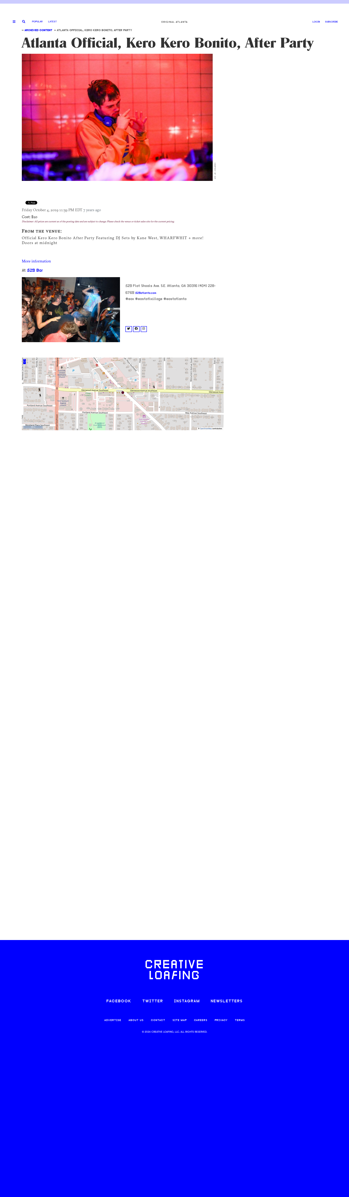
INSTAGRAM (187, 1001)
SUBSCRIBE (331, 22)
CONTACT (158, 1020)
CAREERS (200, 1020)
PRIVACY (221, 1020)
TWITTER (152, 1001)
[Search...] (23, 22)
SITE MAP (180, 1020)
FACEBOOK (118, 1001)
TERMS (240, 1020)
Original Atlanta (174, 22)
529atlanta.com (145, 293)
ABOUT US (136, 1020)
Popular (37, 22)
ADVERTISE (112, 1020)
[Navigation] (13, 21)
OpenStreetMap (206, 429)
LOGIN (316, 22)
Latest (52, 22)
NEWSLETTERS (227, 1001)
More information (36, 261)
